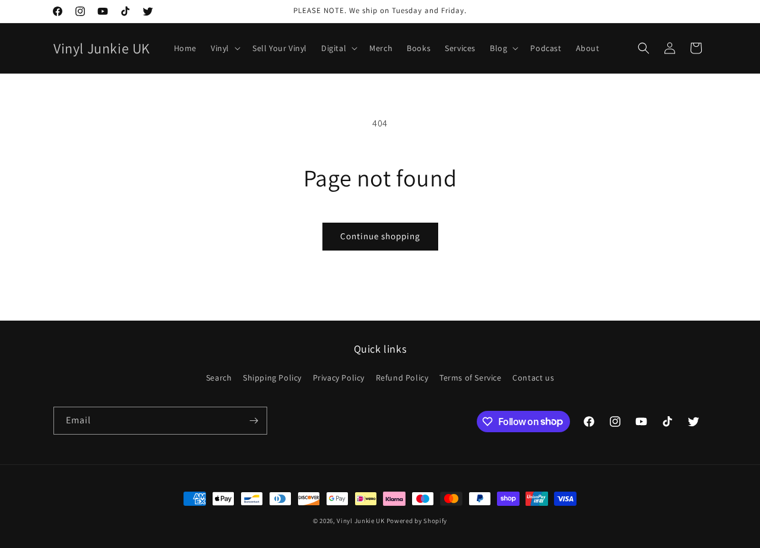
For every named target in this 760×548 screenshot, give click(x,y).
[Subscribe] (253, 421)
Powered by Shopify (417, 521)
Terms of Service (470, 377)
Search (219, 377)
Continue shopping (380, 236)
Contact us (533, 377)
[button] (224, 48)
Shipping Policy (272, 377)
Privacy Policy (339, 377)
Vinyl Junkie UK (361, 521)
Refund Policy (402, 377)
